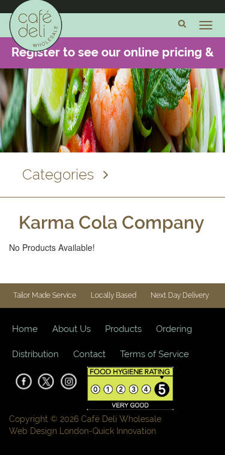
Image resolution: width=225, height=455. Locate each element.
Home (25, 329)
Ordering (174, 329)
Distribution (35, 354)
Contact (89, 354)
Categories (58, 174)
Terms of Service (154, 354)
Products (123, 329)
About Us (71, 329)
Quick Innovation (124, 431)
